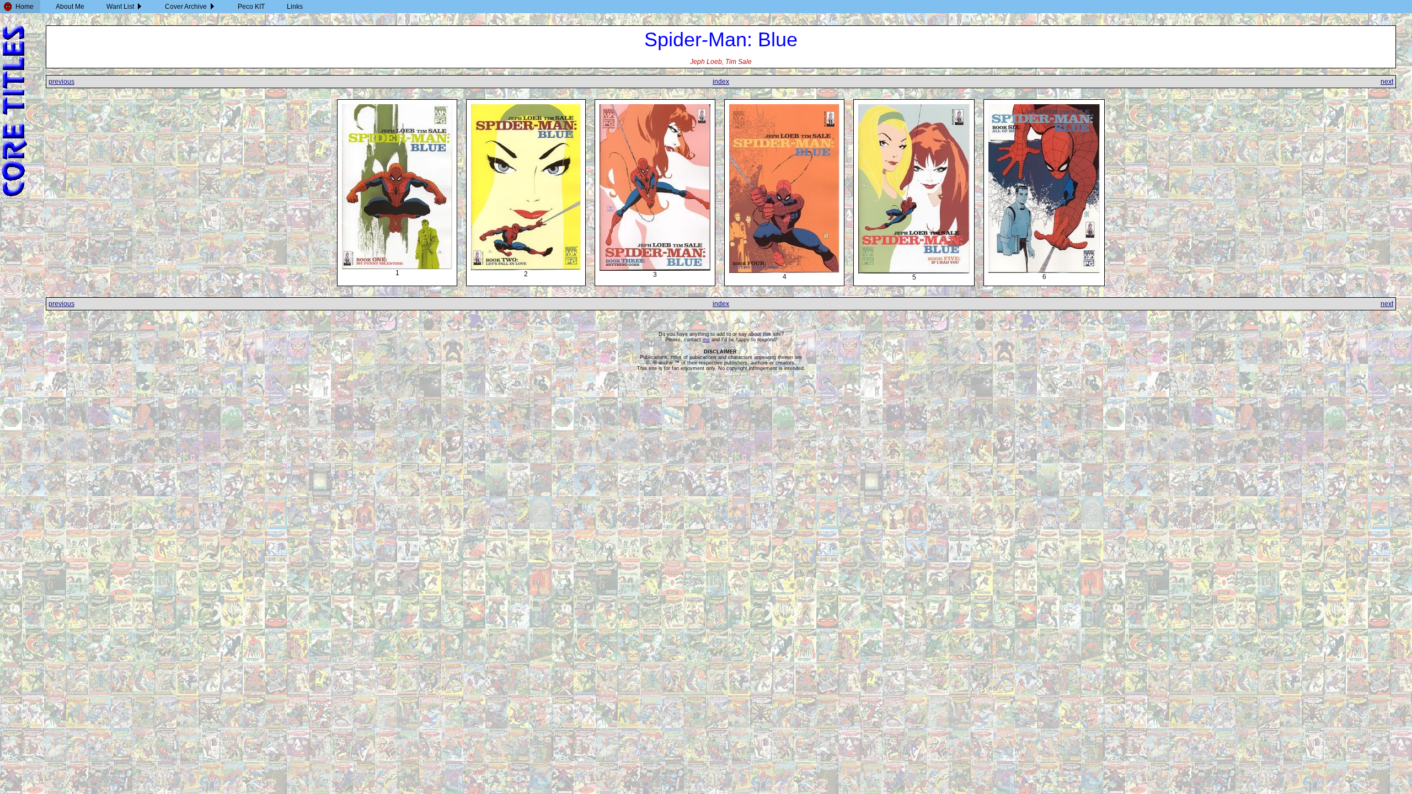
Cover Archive (186, 6)
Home (24, 6)
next (1387, 81)
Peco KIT (251, 6)
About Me (70, 6)
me (706, 339)
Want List (120, 6)
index (721, 81)
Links (295, 6)
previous (61, 81)
